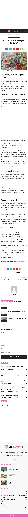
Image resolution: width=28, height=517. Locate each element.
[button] (26, 31)
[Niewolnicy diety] (4, 476)
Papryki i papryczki (16, 37)
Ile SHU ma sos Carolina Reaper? (16, 311)
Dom (2, 375)
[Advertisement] (14, 15)
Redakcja (8, 45)
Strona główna (3, 34)
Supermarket (10, 37)
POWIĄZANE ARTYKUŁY (6, 301)
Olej (1, 503)
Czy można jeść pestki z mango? (6, 280)
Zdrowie (2, 369)
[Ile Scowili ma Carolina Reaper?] (4, 306)
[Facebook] (12, 459)
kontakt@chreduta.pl (18, 455)
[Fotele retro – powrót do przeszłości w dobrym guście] (4, 482)
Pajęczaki (3, 505)
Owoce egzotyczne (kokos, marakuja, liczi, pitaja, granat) (13, 507)
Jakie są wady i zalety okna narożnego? (9, 395)
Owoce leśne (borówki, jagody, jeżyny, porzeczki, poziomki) (14, 495)
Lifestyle (10, 469)
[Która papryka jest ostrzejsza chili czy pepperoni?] (4, 319)
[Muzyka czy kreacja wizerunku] (4, 469)
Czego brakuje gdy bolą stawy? (22, 280)
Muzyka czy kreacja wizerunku (14, 467)
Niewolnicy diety (12, 474)
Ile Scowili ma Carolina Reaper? (16, 305)
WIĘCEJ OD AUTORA (18, 301)
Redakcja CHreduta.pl (9, 369)
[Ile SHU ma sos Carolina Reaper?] (4, 313)
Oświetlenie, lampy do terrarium (8, 499)
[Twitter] (15, 459)
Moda (2, 501)
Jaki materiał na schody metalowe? (8, 374)
